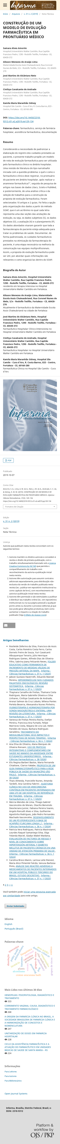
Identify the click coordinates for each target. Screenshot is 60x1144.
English (8, 924)
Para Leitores (11, 1071)
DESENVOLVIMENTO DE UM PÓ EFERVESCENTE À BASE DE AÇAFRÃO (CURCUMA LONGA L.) (31, 820)
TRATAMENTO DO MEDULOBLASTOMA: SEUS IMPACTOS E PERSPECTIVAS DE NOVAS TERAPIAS (29, 734)
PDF (9, 460)
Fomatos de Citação (14, 506)
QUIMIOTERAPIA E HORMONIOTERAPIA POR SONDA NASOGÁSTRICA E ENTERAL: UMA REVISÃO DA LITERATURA (32, 710)
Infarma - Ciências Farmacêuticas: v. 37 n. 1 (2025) (30, 672)
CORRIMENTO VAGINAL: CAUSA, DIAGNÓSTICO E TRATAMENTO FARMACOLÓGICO (30, 1007)
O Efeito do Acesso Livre (35, 615)
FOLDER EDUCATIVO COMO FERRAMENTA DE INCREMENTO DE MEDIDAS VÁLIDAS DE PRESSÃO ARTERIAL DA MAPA (32, 666)
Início (5, 14)
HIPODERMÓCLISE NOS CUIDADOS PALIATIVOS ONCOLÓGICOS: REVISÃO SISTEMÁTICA (31, 683)
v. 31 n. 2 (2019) (31, 14)
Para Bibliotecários (13, 1080)
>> (11, 884)
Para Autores (10, 1076)
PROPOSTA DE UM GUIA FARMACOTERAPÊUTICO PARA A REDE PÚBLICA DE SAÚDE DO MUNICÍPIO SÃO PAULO (32, 770)
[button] (9, 625)
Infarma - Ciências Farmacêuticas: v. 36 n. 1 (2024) (32, 739)
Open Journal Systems (16, 1093)
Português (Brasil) (14, 928)
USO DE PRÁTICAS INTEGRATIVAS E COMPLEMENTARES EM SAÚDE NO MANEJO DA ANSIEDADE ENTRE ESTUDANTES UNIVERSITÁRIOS (31, 752)
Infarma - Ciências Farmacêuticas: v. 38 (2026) (30, 758)
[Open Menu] (5, 5)
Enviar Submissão (15, 906)
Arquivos (16, 14)
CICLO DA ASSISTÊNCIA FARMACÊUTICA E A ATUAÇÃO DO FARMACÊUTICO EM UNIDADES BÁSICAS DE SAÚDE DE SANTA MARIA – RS (28, 1047)
